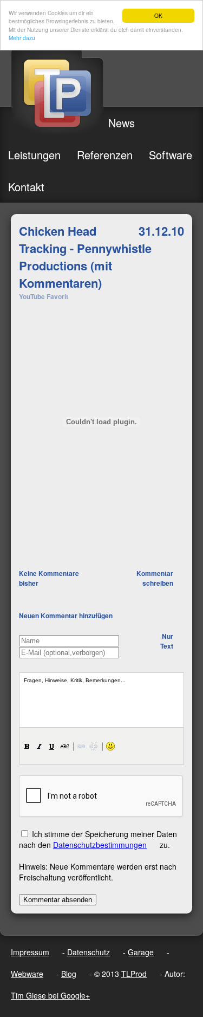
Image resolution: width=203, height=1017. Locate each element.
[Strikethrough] (64, 746)
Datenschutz (88, 952)
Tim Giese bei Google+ (50, 995)
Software (170, 155)
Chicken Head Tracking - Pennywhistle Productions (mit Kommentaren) (85, 257)
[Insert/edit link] (81, 746)
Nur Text (166, 641)
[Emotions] (110, 746)
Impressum (30, 952)
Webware (27, 973)
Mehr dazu (22, 38)
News (121, 123)
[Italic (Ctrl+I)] (39, 746)
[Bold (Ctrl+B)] (27, 746)
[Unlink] (94, 746)
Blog (68, 973)
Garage (141, 952)
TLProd (134, 973)
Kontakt (26, 187)
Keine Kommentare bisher (49, 578)
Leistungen (34, 155)
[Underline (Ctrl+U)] (52, 746)
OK (158, 15)
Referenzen (105, 155)
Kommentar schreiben (154, 578)
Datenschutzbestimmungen (100, 844)
